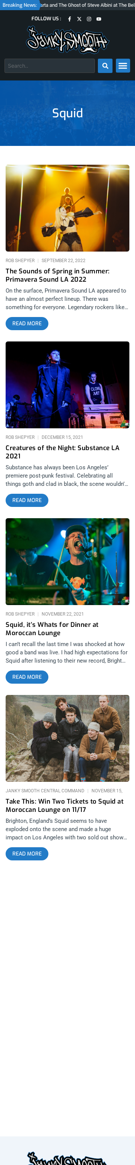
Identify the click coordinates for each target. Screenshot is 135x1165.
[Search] (105, 66)
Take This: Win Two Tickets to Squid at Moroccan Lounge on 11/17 (64, 806)
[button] (123, 66)
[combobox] (49, 66)
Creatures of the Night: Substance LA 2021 (63, 452)
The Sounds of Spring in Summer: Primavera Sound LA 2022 (58, 275)
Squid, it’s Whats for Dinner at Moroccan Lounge (52, 629)
